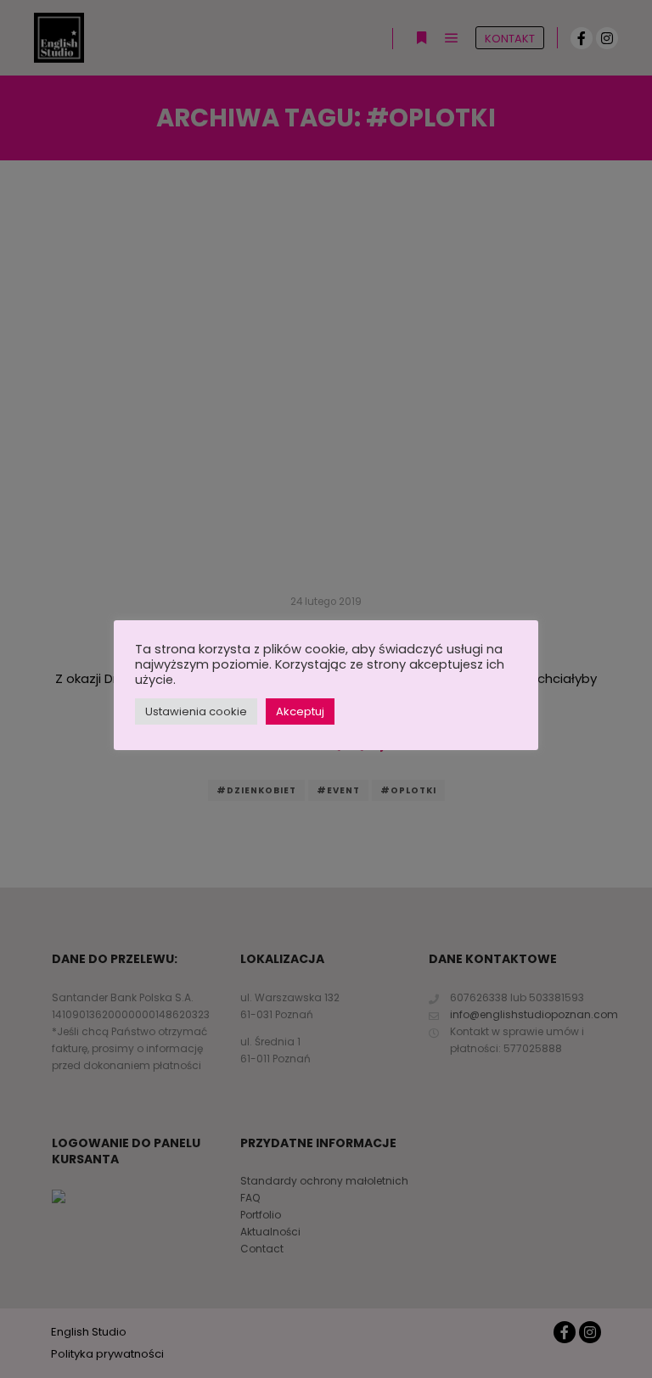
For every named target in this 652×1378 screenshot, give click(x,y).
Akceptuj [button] (300, 711)
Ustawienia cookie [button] (196, 711)
